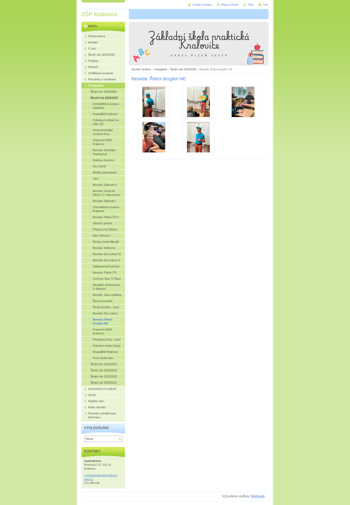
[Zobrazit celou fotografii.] (154, 102)
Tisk (265, 4)
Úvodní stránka (141, 69)
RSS (250, 4)
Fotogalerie (160, 69)
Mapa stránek (229, 4)
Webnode (258, 496)
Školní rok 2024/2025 (183, 69)
